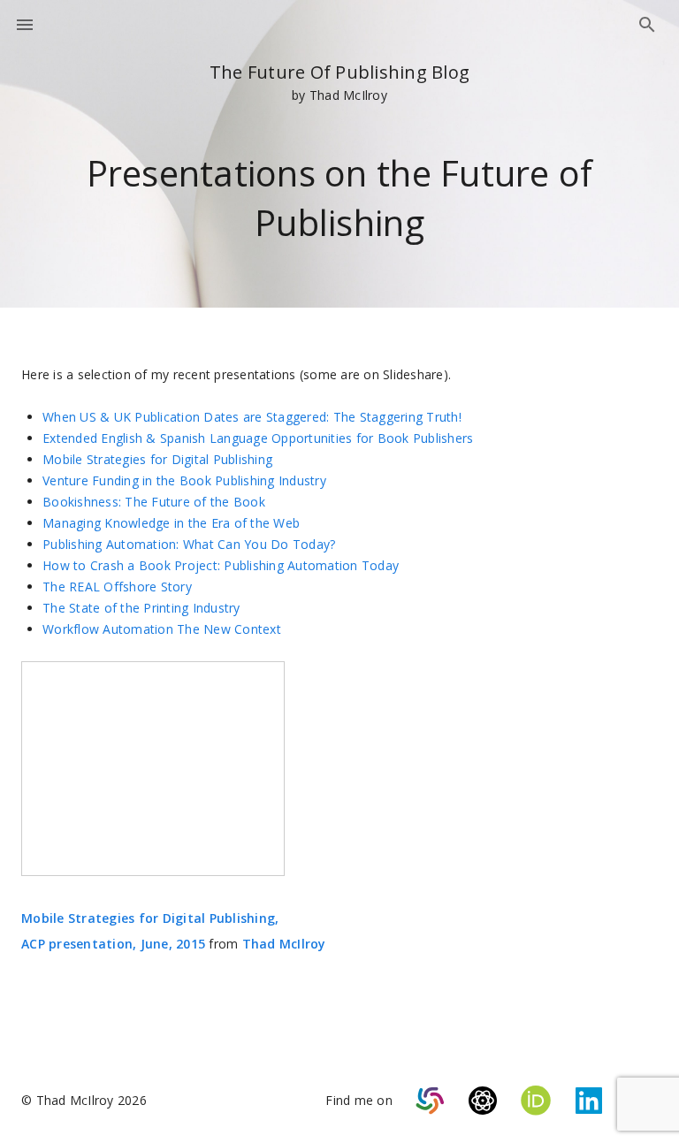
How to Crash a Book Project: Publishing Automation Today (220, 565)
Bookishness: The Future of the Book (153, 501)
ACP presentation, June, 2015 (113, 943)
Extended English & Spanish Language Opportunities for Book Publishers (257, 438)
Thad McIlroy (284, 943)
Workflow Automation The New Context (161, 629)
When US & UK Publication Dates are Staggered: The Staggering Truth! (252, 416)
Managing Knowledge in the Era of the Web (171, 522)
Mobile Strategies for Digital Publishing (157, 459)
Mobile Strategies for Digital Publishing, (149, 918)
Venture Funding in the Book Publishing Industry (184, 480)
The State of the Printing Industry (141, 607)
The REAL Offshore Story (117, 586)
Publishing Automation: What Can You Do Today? (188, 544)
